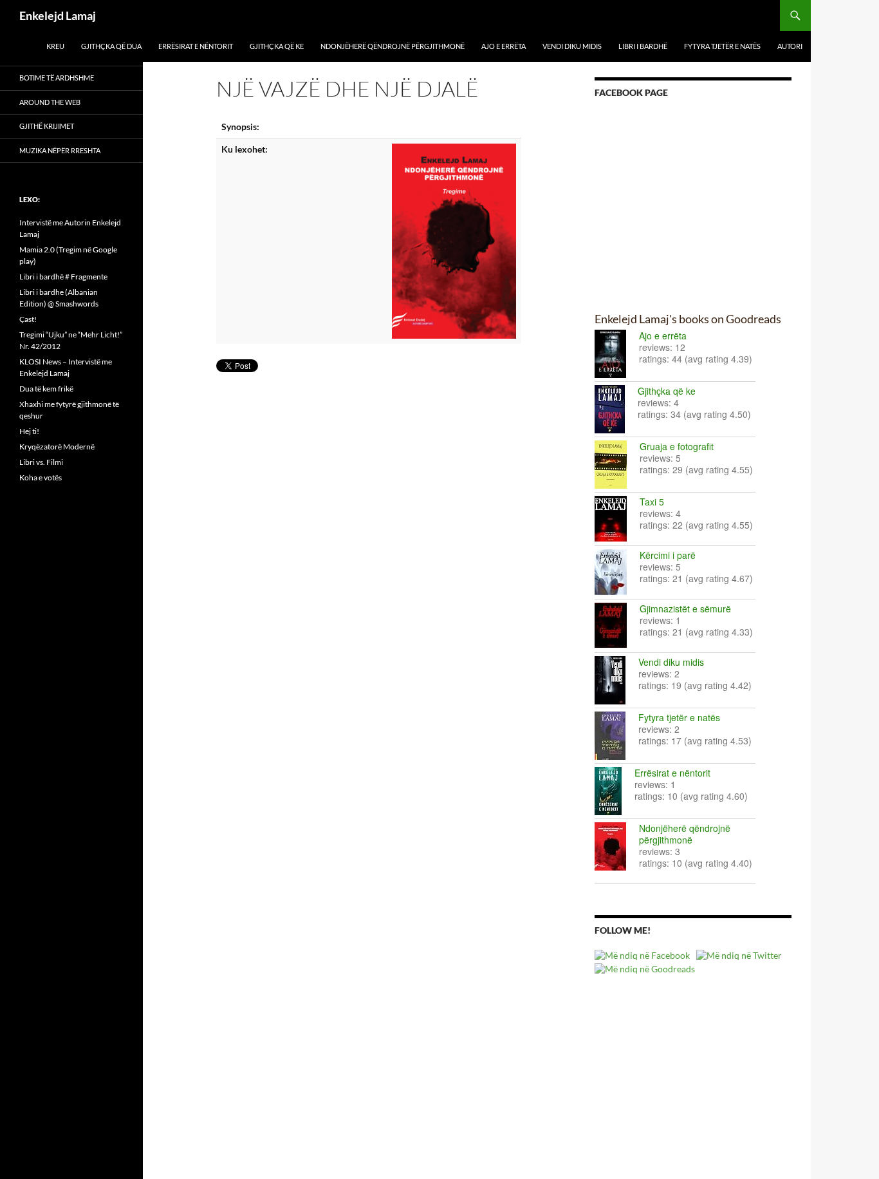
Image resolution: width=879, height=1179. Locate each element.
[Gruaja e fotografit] (617, 464)
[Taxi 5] (617, 519)
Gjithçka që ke (277, 46)
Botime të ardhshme (56, 77)
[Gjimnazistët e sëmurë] (617, 625)
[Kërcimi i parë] (617, 572)
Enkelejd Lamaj (57, 15)
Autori (789, 46)
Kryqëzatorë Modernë (57, 446)
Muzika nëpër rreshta (59, 150)
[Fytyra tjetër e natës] (616, 736)
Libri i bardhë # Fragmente (63, 276)
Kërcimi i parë (668, 555)
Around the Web (49, 102)
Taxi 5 (652, 501)
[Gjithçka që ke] (616, 409)
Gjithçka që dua (111, 46)
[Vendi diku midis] (616, 680)
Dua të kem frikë (46, 388)
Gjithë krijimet (46, 126)
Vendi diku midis (572, 46)
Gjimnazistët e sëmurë (685, 608)
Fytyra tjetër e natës (722, 46)
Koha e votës (40, 477)
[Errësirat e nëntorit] (614, 791)
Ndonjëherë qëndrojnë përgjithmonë (392, 46)
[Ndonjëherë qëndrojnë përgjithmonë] (617, 846)
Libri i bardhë (642, 46)
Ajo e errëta (503, 46)
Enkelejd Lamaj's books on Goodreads (688, 319)
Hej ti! (29, 431)
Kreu (55, 46)
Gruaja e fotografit (677, 446)
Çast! (28, 319)
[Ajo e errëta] (617, 354)
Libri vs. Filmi (41, 462)
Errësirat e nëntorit (195, 46)
